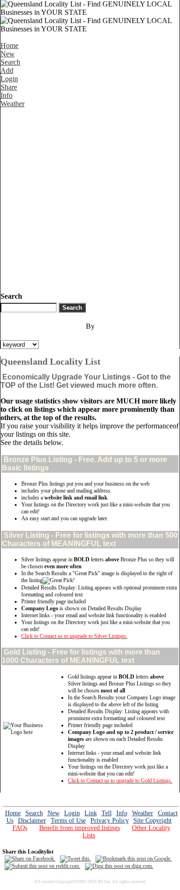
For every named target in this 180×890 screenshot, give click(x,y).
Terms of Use (68, 820)
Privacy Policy (109, 820)
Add (6, 70)
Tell (107, 813)
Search (10, 62)
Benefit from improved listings (79, 827)
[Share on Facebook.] (30, 858)
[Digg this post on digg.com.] (119, 866)
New (7, 54)
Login (9, 79)
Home (9, 45)
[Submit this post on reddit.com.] (42, 866)
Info (6, 95)
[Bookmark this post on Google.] (133, 858)
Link (90, 813)
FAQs (19, 827)
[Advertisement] (90, 198)
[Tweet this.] (75, 858)
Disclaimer (32, 820)
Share (8, 87)
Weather (12, 104)
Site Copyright (152, 820)
